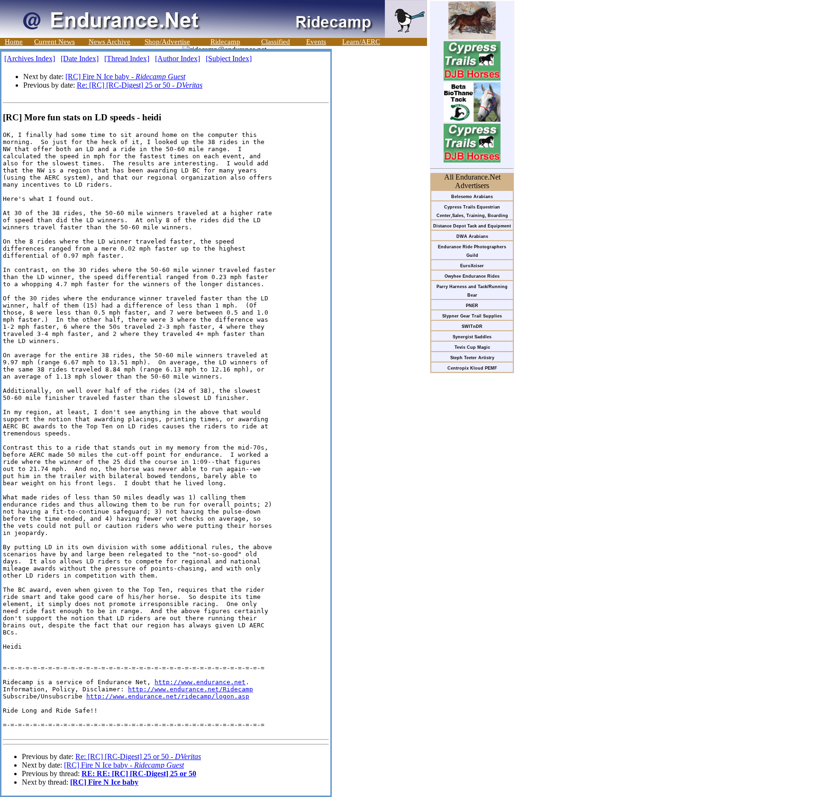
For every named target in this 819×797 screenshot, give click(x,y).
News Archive (109, 41)
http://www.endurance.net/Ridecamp (190, 689)
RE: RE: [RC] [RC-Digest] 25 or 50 (139, 774)
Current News (54, 41)
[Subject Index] (229, 58)
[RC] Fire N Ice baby (104, 782)
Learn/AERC (361, 41)
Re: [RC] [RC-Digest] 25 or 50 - (139, 85)
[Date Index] (80, 58)
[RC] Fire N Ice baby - (125, 76)
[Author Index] (177, 58)
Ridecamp (225, 41)
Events (316, 41)
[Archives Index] (29, 58)
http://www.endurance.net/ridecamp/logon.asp (167, 696)
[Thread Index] (126, 58)
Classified (275, 41)
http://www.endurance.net (200, 682)
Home (14, 41)
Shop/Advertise (167, 41)
